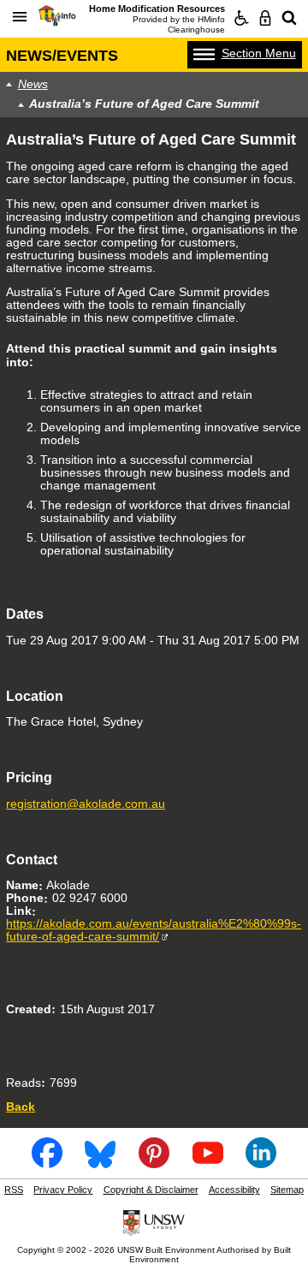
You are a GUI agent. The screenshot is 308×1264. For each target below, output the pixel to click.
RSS (13, 1189)
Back (20, 1107)
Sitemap (287, 1189)
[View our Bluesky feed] (100, 1163)
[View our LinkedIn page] (261, 1163)
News (33, 84)
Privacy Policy (62, 1189)
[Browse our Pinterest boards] (154, 1163)
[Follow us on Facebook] (47, 1163)
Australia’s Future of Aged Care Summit (144, 104)
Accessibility (234, 1189)
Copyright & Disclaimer (151, 1189)
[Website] (289, 18)
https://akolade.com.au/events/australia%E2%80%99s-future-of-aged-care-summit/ (153, 930)
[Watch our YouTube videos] (207, 1163)
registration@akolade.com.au (85, 804)
